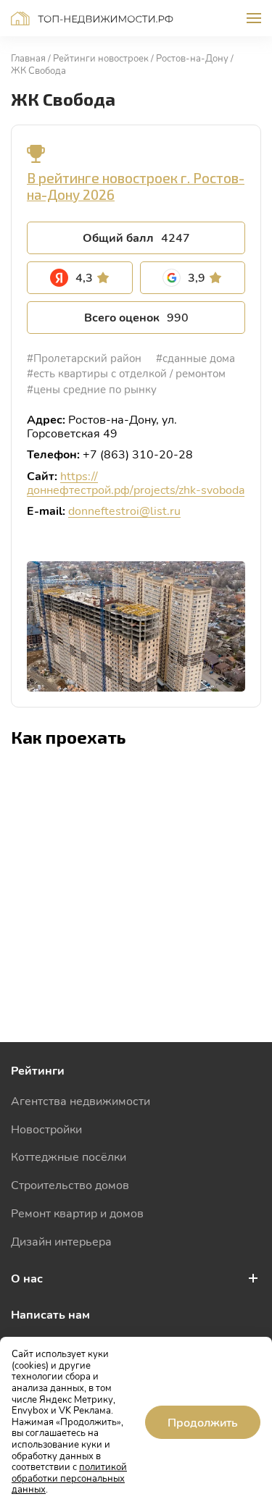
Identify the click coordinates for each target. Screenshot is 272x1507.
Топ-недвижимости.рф (92, 18)
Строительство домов (70, 1184)
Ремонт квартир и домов (77, 1213)
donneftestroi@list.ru (124, 510)
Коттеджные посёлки (68, 1156)
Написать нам (50, 1314)
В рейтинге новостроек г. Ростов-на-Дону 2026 (135, 186)
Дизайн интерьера (61, 1241)
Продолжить (203, 1422)
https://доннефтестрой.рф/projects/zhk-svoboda (135, 482)
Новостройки (46, 1129)
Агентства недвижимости (80, 1100)
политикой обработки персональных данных (69, 1478)
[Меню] (254, 18)
